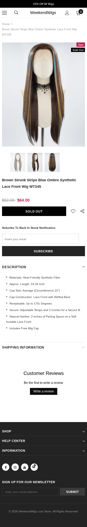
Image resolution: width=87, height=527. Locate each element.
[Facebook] (5, 467)
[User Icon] (67, 13)
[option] (43, 94)
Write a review (43, 391)
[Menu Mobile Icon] (4, 12)
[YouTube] (24, 467)
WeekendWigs (43, 12)
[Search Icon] (16, 13)
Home (6, 24)
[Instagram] (15, 467)
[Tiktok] (34, 467)
